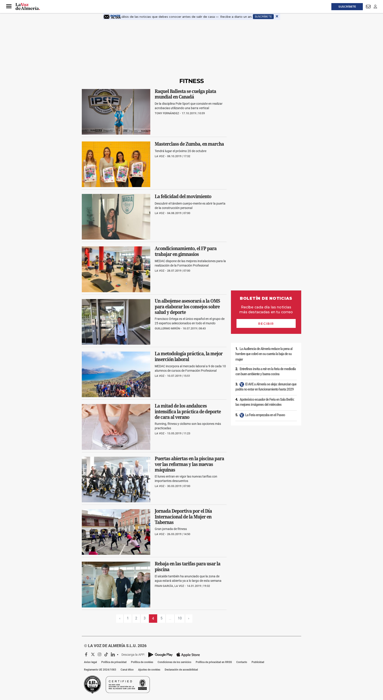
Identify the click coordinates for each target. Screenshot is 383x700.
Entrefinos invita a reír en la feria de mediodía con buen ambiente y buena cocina (265, 371)
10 (180, 618)
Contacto (241, 662)
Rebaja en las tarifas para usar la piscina (187, 566)
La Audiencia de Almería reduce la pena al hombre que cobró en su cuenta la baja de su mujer (263, 354)
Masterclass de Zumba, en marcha (189, 144)
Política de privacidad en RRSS (214, 662)
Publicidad (258, 662)
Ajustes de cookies (149, 669)
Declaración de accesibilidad (181, 669)
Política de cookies (142, 662)
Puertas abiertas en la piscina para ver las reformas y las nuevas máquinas (189, 464)
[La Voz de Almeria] (28, 6)
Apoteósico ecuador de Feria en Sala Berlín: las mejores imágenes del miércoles (264, 402)
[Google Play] (160, 654)
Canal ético (127, 669)
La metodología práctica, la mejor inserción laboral (189, 356)
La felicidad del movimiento (183, 196)
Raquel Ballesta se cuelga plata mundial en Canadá (185, 94)
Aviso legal (90, 662)
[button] (9, 6)
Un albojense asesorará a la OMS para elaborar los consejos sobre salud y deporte (187, 306)
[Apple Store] (188, 654)
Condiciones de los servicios (174, 662)
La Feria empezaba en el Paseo (265, 415)
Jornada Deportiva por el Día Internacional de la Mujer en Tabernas (183, 516)
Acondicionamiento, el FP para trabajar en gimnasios (186, 251)
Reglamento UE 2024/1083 (100, 669)
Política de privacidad (114, 662)
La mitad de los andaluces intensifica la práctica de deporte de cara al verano (188, 411)
